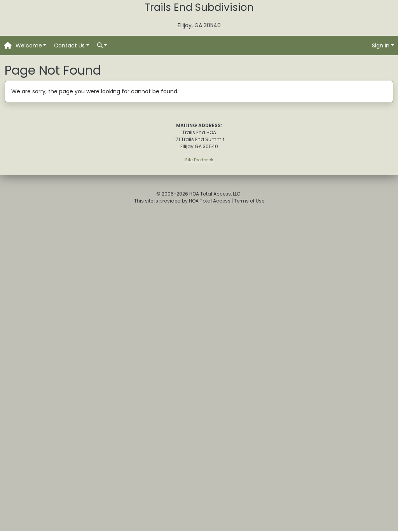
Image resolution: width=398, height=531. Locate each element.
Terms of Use (249, 200)
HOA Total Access (210, 200)
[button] (31, 46)
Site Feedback (199, 160)
